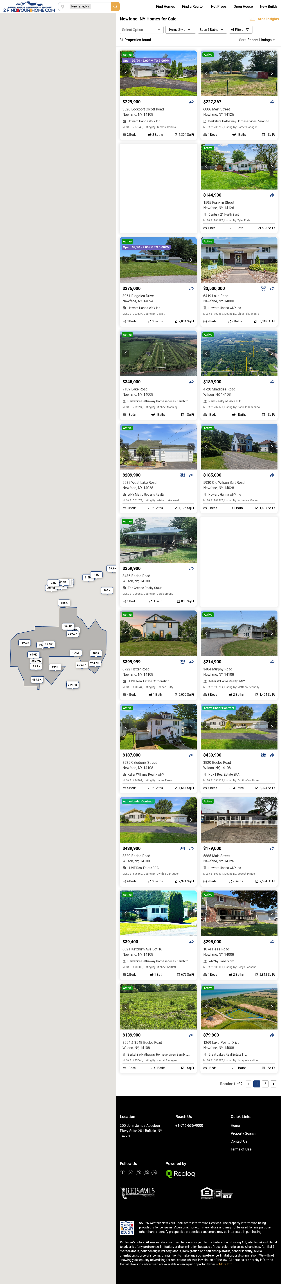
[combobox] (101, 6)
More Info (225, 1264)
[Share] (191, 102)
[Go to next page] (273, 1083)
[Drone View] (263, 288)
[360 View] (182, 475)
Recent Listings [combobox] (259, 40)
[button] (158, 73)
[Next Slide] (191, 73)
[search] (115, 6)
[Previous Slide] (125, 73)
